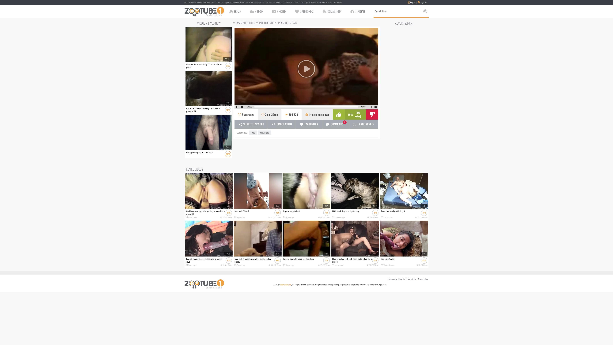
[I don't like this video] (372, 114)
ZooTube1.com (285, 284)
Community (392, 279)
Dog (253, 132)
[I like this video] (339, 114)
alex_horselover (320, 114)
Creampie (264, 132)
